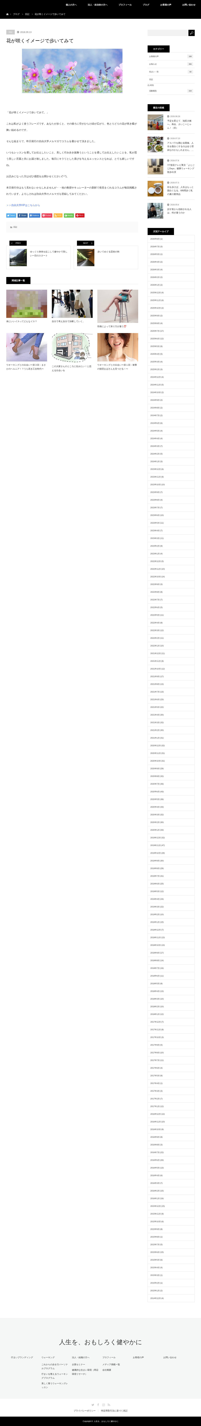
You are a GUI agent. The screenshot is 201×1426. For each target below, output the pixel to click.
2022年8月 (155, 592)
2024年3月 (155, 446)
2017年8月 (155, 1053)
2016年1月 (155, 1198)
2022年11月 (155, 569)
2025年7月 (155, 331)
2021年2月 (155, 730)
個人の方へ (71, 4)
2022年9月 (155, 584)
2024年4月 (155, 438)
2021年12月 (155, 653)
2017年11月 (155, 1030)
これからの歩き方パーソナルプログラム (54, 1366)
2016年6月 (155, 1160)
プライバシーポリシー (85, 1411)
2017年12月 (155, 1022)
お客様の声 (165, 4)
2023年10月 (155, 484)
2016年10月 (155, 1129)
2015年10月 (155, 1221)
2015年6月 (155, 1252)
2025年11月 (155, 300)
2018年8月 (155, 960)
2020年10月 (155, 761)
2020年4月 (155, 807)
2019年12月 (155, 838)
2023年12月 (155, 469)
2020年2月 (155, 822)
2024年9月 (155, 400)
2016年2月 (155, 1191)
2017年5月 (155, 1076)
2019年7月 (155, 876)
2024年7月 (155, 415)
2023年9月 (155, 492)
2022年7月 (155, 600)
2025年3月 (155, 362)
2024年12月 (155, 377)
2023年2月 (155, 546)
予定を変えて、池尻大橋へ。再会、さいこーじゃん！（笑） (179, 124)
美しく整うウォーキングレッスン (54, 1385)
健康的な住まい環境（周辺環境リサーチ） (85, 1372)
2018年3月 (155, 999)
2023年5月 (155, 523)
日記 (10, 32)
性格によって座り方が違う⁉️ (111, 326)
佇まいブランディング (22, 1357)
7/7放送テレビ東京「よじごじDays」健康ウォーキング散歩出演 (181, 168)
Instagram (103, 1404)
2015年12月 (155, 1206)
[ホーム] (7, 10)
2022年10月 (155, 577)
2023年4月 (155, 531)
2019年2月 (155, 914)
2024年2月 (155, 454)
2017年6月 (155, 1068)
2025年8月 (155, 323)
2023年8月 (155, 500)
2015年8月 (155, 1237)
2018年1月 (155, 1014)
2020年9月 (155, 769)
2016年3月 (155, 1183)
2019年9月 (155, 861)
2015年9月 (155, 1229)
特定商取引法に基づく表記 (114, 1411)
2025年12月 (155, 293)
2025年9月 (155, 316)
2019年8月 (155, 868)
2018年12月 (155, 930)
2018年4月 (155, 991)
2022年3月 (155, 630)
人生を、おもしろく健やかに (100, 1342)
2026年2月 (155, 277)
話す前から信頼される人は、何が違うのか (179, 211)
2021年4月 (155, 715)
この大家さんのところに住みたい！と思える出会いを (71, 368)
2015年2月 (155, 1283)
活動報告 (170, 91)
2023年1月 (155, 554)
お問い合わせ (189, 4)
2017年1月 (155, 1106)
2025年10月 (155, 308)
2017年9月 (155, 1045)
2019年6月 (155, 884)
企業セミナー (78, 1364)
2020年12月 (155, 745)
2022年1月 (155, 646)
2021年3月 (155, 722)
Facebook (97, 1404)
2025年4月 (155, 354)
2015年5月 (155, 1260)
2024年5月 (155, 431)
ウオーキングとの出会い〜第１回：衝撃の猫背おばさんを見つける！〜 (117, 367)
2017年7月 (155, 1060)
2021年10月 (155, 669)
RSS (108, 1404)
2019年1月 (155, 922)
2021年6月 (155, 699)
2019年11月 (155, 845)
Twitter (92, 1404)
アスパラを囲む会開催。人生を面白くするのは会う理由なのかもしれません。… (180, 146)
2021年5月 (155, 707)
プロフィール (125, 4)
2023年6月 (155, 515)
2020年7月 (155, 784)
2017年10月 (155, 1037)
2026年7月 (155, 247)
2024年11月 (155, 385)
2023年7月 (155, 508)
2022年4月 (155, 623)
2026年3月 (155, 270)
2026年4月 (155, 262)
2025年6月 (155, 339)
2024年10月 (155, 392)
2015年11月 (155, 1214)
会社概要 (106, 1370)
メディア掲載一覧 (111, 1364)
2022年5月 (155, 615)
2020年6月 (155, 792)
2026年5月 (155, 254)
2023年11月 (155, 477)
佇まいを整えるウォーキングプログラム (54, 1376)
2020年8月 (155, 776)
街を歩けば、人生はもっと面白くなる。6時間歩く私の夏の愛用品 (180, 190)
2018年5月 (155, 983)
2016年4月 (155, 1175)
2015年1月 (155, 1291)
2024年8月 (155, 408)
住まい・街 (170, 72)
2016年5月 (155, 1168)
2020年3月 (155, 815)
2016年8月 (155, 1145)
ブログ (146, 4)
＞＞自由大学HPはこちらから (23, 205)
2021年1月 (155, 738)
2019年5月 (155, 891)
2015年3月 (155, 1275)
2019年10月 (155, 853)
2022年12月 (155, 561)
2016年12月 (155, 1114)
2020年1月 (155, 830)
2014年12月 (155, 1298)
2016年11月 (155, 1122)
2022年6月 (155, 607)
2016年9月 (155, 1137)
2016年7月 (155, 1152)
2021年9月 (155, 676)
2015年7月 (155, 1244)
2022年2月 (155, 638)
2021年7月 (155, 692)
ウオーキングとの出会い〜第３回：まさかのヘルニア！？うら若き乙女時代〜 (26, 367)
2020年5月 (155, 799)
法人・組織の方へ (81, 1357)
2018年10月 (155, 945)
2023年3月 (155, 538)
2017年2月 (155, 1099)
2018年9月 (155, 953)
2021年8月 (155, 684)
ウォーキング (48, 1357)
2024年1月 (155, 461)
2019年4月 (155, 899)
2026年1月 (155, 285)
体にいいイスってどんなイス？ (21, 321)
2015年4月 (155, 1268)
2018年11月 (155, 937)
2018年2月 (155, 1007)
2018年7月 (155, 968)
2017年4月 (155, 1083)
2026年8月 (155, 239)
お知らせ (170, 64)
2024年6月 (155, 423)
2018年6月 (155, 976)
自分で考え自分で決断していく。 (68, 321)
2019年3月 (155, 907)
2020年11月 (155, 753)
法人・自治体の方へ (98, 4)
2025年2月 (155, 369)
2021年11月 (155, 661)
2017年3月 (155, 1091)
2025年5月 (155, 346)
